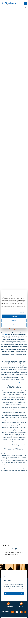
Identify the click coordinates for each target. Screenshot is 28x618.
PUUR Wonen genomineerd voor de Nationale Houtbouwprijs (14, 553)
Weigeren (14, 324)
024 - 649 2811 (8, 607)
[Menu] (25, 3)
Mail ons (21, 607)
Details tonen (21, 312)
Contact (7, 593)
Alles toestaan (14, 316)
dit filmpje (20, 382)
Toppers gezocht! (6, 545)
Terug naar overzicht (14, 549)
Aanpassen (13, 320)
